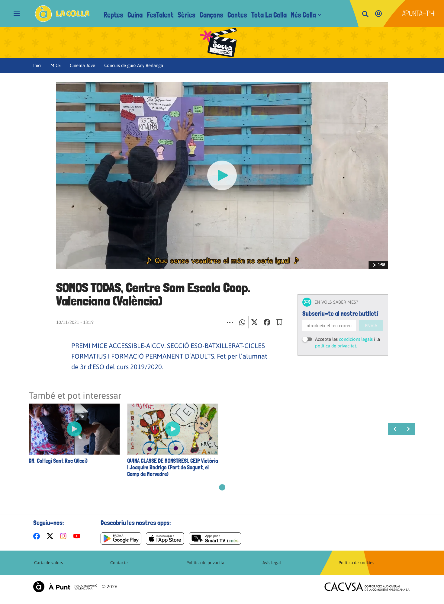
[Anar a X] (51, 536)
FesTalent (160, 15)
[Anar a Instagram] (64, 536)
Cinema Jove (82, 65)
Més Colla (303, 15)
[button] (222, 487)
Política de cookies (356, 562)
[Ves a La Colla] (62, 13)
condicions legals (356, 339)
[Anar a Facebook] (37, 536)
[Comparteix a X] (255, 322)
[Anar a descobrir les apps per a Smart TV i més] (215, 538)
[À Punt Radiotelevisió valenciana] (65, 586)
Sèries (186, 15)
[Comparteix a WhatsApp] (242, 322)
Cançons (211, 15)
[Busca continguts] (365, 14)
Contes (237, 15)
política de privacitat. (336, 345)
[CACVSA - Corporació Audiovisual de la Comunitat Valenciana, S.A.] (367, 586)
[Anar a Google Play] (121, 538)
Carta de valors (48, 562)
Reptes (113, 15)
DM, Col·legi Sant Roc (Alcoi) (58, 461)
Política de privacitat (206, 562)
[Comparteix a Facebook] (267, 322)
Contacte (119, 562)
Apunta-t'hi (419, 13)
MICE (55, 65)
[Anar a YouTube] (77, 536)
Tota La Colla (269, 15)
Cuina (135, 15)
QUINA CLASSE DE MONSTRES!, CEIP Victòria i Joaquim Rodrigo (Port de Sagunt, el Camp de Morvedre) (172, 468)
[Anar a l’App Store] (165, 538)
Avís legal (271, 562)
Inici (37, 65)
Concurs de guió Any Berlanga (133, 65)
